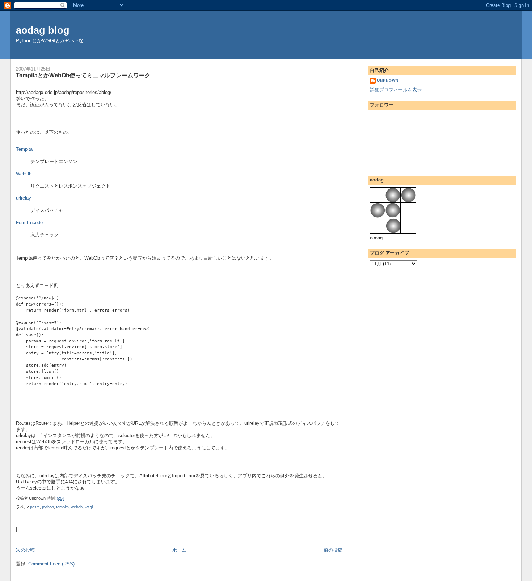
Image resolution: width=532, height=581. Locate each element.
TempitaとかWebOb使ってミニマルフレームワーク (83, 75)
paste (35, 507)
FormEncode (29, 222)
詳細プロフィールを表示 (396, 90)
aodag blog (42, 30)
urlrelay (23, 198)
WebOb (23, 173)
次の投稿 (25, 550)
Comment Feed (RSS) (51, 564)
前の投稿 (333, 550)
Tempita (24, 149)
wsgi (89, 507)
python (48, 507)
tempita (62, 507)
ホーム (179, 550)
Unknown (387, 80)
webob (77, 507)
